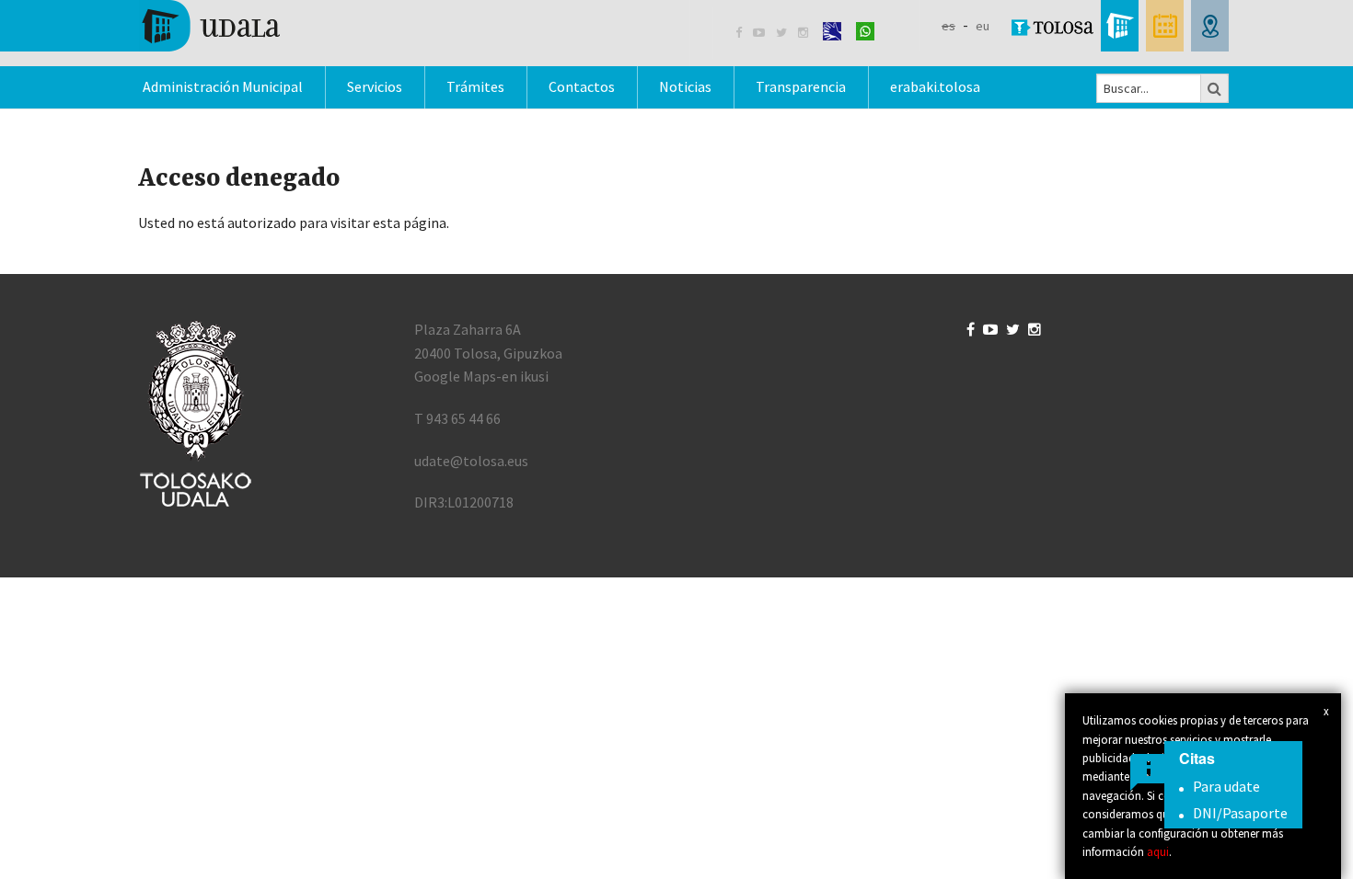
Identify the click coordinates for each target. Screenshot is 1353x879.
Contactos (582, 86)
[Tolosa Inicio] (209, 24)
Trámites (475, 86)
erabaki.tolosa (935, 86)
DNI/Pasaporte (1240, 813)
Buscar (1215, 88)
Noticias (685, 86)
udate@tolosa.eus (471, 460)
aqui (1158, 851)
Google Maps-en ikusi (481, 376)
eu (982, 25)
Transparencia (801, 86)
